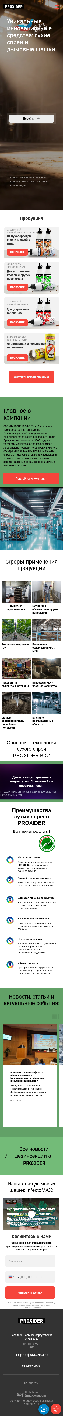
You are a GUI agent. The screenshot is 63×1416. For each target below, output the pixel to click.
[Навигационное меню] (57, 7)
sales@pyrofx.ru (31, 1365)
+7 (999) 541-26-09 (32, 1354)
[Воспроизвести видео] (31, 1214)
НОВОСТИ (21, 1393)
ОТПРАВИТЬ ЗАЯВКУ (30, 1292)
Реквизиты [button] (31, 1383)
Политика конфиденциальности (31, 1393)
